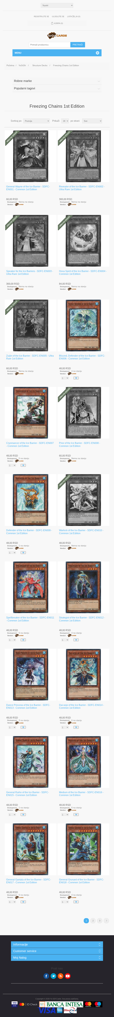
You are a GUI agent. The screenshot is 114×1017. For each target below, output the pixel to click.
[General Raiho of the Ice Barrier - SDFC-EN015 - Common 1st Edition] (30, 762)
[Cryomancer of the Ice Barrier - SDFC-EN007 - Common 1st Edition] (30, 413)
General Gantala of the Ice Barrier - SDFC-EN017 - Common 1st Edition (28, 881)
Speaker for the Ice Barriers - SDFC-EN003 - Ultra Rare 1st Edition (29, 272)
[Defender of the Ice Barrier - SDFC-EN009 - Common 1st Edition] (30, 500)
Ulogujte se (58, 16)
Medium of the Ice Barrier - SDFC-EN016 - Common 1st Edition (81, 793)
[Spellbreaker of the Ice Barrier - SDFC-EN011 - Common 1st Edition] (30, 587)
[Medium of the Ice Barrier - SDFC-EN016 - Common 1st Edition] (83, 762)
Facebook (46, 976)
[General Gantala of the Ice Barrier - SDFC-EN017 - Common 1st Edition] (30, 849)
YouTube (68, 976)
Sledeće (106, 920)
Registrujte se (41, 16)
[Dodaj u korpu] (76, 378)
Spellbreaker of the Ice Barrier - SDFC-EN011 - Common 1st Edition (30, 619)
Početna (10, 65)
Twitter (53, 976)
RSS (60, 976)
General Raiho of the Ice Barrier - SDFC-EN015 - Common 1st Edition (27, 793)
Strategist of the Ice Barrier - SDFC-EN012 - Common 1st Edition (82, 619)
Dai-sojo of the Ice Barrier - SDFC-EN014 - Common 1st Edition (81, 706)
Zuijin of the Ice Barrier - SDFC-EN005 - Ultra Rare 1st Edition (30, 357)
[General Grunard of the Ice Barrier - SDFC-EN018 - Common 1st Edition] (83, 849)
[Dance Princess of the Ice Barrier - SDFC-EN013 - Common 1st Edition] (30, 674)
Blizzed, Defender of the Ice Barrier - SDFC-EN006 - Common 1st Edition (82, 357)
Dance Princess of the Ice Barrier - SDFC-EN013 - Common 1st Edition (28, 706)
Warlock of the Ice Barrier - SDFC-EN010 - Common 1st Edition (81, 531)
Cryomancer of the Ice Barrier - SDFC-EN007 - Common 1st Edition (30, 444)
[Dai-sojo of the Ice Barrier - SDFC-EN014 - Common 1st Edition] (83, 674)
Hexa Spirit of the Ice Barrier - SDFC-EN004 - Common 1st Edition (83, 272)
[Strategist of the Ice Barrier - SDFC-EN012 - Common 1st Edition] (83, 587)
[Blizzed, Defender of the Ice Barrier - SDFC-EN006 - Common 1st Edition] (83, 325)
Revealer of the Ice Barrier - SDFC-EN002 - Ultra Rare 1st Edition (82, 188)
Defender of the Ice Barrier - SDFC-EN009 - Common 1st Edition (29, 531)
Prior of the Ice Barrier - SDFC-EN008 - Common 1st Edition (79, 444)
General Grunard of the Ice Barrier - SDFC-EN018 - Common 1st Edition (81, 881)
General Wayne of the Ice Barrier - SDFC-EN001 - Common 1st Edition (28, 188)
